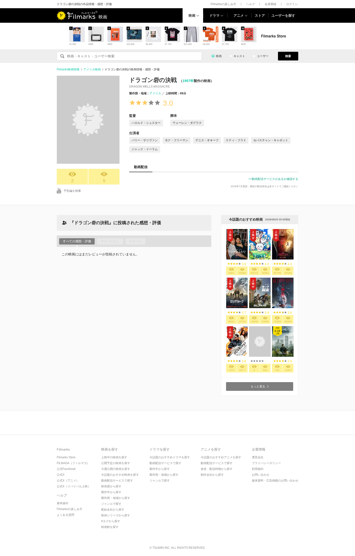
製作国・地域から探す (115, 498)
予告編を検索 (72, 191)
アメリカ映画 (92, 69)
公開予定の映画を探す (115, 463)
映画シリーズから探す (115, 515)
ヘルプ (250, 4)
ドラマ (214, 15)
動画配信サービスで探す (117, 480)
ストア (260, 15)
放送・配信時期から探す (217, 469)
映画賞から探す (111, 486)
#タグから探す (110, 521)
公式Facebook (66, 469)
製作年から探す (111, 492)
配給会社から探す (112, 509)
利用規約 (257, 469)
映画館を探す (110, 527)
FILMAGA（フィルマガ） (73, 463)
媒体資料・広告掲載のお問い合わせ (275, 480)
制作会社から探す (212, 474)
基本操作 (62, 503)
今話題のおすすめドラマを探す (169, 457)
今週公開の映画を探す (115, 469)
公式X (60, 474)
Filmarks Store (66, 457)
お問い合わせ (260, 474)
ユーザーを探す (283, 15)
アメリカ (155, 93)
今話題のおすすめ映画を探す (120, 474)
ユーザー (263, 56)
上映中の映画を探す (114, 457)
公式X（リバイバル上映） (74, 486)
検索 (288, 56)
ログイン (292, 4)
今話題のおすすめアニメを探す (221, 457)
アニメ (239, 15)
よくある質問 (65, 515)
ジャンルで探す (111, 503)
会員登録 (270, 4)
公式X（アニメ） (68, 480)
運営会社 (257, 457)
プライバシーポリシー (266, 463)
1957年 (188, 81)
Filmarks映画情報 (68, 69)
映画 (192, 15)
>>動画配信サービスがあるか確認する (273, 179)
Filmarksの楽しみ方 (223, 4)
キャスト (239, 56)
